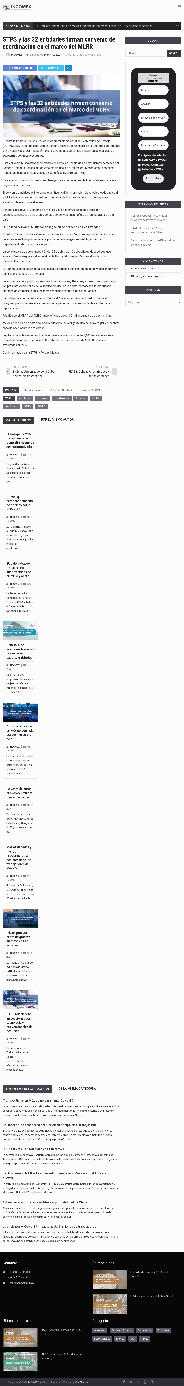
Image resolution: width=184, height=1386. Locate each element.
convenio (42, 398)
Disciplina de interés (152, 155)
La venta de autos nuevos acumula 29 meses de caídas (19, 793)
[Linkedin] (68, 68)
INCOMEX (16, 54)
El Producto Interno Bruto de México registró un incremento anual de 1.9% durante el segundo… (95, 26)
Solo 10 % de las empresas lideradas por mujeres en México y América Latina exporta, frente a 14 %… (20, 683)
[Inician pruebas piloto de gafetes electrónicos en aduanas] (20, 918)
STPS (34, 352)
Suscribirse (153, 178)
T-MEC (41, 406)
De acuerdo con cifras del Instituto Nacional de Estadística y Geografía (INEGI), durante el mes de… (19, 823)
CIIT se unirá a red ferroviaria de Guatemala (33, 1149)
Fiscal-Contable (152, 164)
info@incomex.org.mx (148, 276)
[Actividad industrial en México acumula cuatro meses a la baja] (20, 712)
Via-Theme (81, 1382)
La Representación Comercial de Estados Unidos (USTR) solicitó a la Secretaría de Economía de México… (19, 602)
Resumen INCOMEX (61, 390)
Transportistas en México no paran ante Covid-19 (38, 1100)
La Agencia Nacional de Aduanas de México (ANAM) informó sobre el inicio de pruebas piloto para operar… (19, 971)
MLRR (95, 398)
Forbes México (50, 352)
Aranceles (100, 1330)
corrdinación (62, 398)
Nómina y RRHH (152, 169)
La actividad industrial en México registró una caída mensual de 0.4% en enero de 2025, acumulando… (20, 765)
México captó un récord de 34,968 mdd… (153, 1296)
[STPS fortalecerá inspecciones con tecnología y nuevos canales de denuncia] (20, 999)
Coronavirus (144, 1330)
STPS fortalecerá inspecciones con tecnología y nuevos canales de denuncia (19, 1022)
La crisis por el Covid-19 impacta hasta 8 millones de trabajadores (49, 1226)
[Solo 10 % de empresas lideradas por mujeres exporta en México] (20, 630)
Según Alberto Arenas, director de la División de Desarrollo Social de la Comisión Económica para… (20, 473)
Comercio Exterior (154, 160)
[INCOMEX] (17, 7)
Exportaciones (102, 1338)
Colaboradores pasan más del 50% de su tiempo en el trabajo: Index (50, 1125)
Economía (163, 1330)
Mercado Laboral (33, 390)
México (120, 1338)
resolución (11, 406)
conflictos (24, 398)
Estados (80, 398)
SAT (132, 1338)
